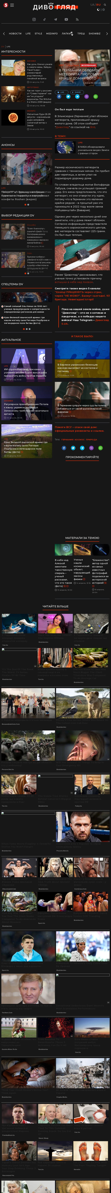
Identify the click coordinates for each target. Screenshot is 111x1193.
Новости (15, 33)
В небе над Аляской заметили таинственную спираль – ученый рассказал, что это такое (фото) (63, 573)
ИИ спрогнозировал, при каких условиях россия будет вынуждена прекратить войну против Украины (25, 372)
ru (98, 4)
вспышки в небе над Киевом (74, 282)
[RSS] (77, 19)
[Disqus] (82, 500)
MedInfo (52, 33)
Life (28, 33)
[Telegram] (55, 19)
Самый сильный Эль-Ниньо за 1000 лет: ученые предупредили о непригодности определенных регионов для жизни (27, 309)
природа (91, 439)
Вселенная (88, 65)
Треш (81, 33)
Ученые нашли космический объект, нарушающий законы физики (82, 569)
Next (107, 33)
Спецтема (72, 65)
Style (38, 33)
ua (92, 4)
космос (80, 439)
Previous (4, 33)
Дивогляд (62, 127)
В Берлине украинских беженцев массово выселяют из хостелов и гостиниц (78, 368)
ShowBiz (95, 33)
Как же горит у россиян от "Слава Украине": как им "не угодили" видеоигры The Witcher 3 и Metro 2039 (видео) (39, 96)
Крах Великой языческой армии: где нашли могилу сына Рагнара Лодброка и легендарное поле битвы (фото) (26, 320)
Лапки (66, 33)
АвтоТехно (33, 87)
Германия (67, 439)
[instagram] (33, 19)
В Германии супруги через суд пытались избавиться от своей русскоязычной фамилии (82, 408)
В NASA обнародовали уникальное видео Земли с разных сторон (93, 150)
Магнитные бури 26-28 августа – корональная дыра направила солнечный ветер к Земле (39, 120)
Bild (92, 127)
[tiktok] (44, 19)
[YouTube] (66, 19)
